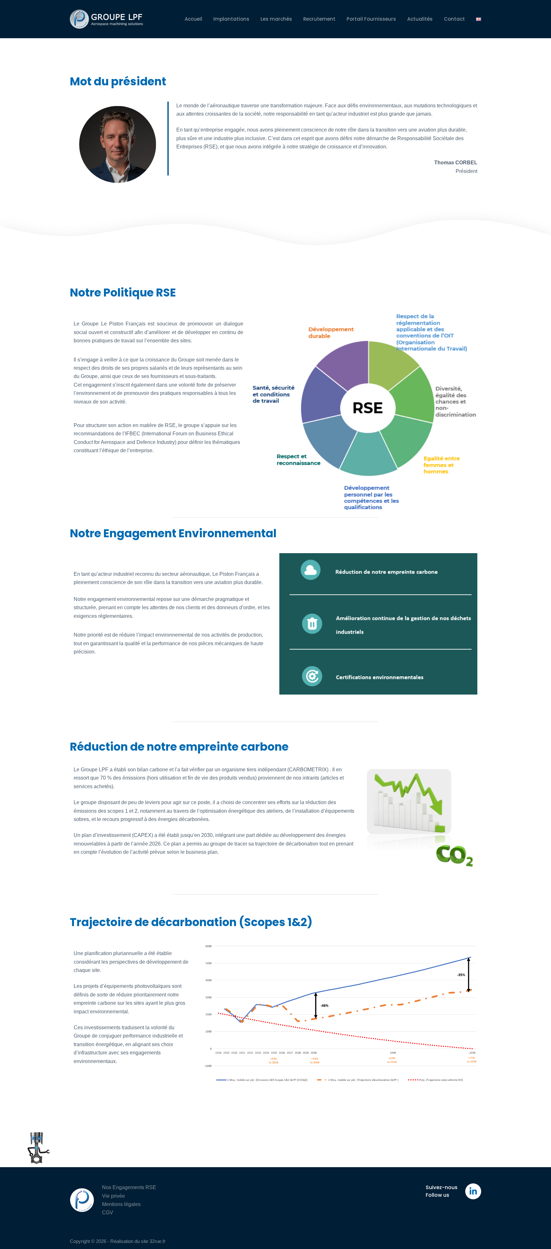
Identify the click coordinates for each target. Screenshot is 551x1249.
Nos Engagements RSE (129, 1187)
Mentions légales (121, 1204)
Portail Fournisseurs (371, 19)
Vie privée (113, 1196)
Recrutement (319, 19)
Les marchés (276, 19)
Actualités (420, 19)
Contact (454, 19)
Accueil (193, 19)
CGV (107, 1212)
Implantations (231, 19)
